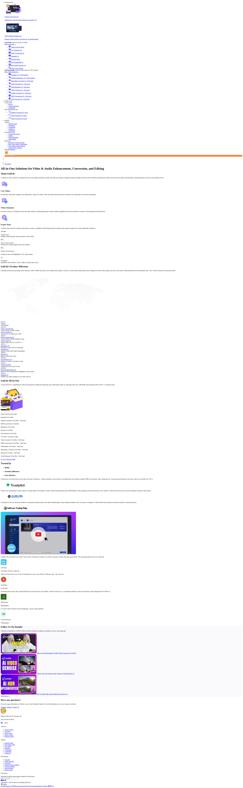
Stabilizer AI (4, 375)
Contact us (8, 753)
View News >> (5, 696)
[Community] (4, 781)
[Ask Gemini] (7, 723)
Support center (9, 743)
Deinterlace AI (5, 346)
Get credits (8, 746)
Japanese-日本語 (10, 786)
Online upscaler (9, 761)
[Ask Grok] (8, 723)
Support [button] (7, 120)
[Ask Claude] (5, 723)
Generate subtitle (10, 766)
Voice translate (9, 768)
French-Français (31, 786)
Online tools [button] (8, 101)
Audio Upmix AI (6, 341)
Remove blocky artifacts (12, 765)
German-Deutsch (21, 786)
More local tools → (10, 44)
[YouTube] (2, 781)
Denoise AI (4, 354)
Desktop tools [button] (9, 2)
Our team (7, 731)
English (3, 786)
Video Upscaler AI (6, 332)
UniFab (3, 323)
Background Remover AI (8, 370)
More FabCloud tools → (12, 72)
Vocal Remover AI (6, 359)
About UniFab (9, 729)
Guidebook (8, 751)
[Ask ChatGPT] (2, 723)
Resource (7, 748)
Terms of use (8, 733)
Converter (8, 763)
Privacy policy (9, 735)
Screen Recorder (6, 364)
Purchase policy (9, 736)
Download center (10, 745)
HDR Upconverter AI (7, 337)
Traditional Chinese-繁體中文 (45, 786)
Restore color (9, 770)
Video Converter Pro (7, 329)
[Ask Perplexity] (3, 723)
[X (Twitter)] (5, 781)
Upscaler (7, 760)
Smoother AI (4, 349)
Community (8, 750)
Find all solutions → (11, 149)
